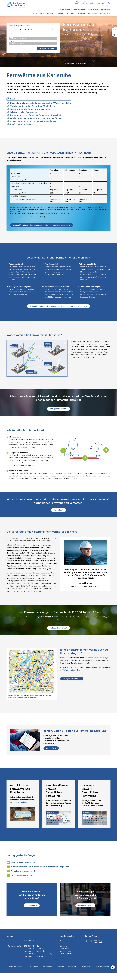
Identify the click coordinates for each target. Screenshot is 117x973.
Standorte (63, 946)
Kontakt (92, 3)
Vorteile (77, 3)
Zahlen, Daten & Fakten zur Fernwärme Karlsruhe (33, 121)
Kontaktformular (66, 941)
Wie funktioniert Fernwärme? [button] (23, 862)
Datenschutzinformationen (62, 823)
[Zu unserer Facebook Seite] (86, 941)
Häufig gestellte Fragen (21, 124)
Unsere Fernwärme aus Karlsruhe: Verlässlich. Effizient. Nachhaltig (40, 103)
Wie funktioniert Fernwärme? (24, 112)
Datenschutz (72, 967)
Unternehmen (105, 9)
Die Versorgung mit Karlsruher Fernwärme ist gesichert (35, 115)
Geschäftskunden (78, 9)
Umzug (62, 943)
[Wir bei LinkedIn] (100, 941)
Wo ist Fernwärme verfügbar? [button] (23, 871)
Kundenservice (93, 9)
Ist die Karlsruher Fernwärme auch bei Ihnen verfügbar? (36, 118)
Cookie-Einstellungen (102, 967)
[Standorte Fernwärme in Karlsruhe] (37, 358)
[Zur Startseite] (16, 5)
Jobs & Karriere (47, 967)
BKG (22, 695)
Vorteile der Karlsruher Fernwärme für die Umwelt (33, 106)
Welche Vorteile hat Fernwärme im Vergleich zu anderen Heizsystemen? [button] (40, 867)
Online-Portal (100, 3)
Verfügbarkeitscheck (70, 670)
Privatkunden (65, 9)
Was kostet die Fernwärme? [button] (22, 875)
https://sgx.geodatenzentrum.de (27, 697)
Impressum (60, 967)
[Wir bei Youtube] (96, 941)
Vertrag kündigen (66, 951)
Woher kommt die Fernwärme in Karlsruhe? (30, 109)
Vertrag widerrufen (67, 954)
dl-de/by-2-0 (47, 695)
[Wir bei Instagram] (91, 941)
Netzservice (34, 967)
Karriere (84, 3)
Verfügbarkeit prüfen (47, 48)
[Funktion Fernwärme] (84, 449)
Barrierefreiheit (86, 967)
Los (22, 802)
